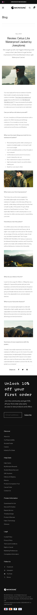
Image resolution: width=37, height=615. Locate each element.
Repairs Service (8, 510)
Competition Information (11, 554)
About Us (7, 436)
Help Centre (7, 463)
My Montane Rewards (10, 466)
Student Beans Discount (11, 470)
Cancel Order (8, 487)
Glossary (6, 524)
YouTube (9, 574)
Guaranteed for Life (10, 503)
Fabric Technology (9, 520)
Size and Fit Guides (9, 507)
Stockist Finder (8, 443)
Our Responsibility (9, 440)
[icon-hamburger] (3, 7)
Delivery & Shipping (9, 477)
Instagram (10, 570)
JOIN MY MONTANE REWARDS (18, 2)
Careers (6, 447)
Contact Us (7, 490)
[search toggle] (30, 8)
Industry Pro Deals (9, 450)
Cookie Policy (8, 537)
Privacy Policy (8, 540)
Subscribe (27, 415)
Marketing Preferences (10, 550)
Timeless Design (9, 514)
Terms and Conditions (10, 544)
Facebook (10, 567)
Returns (6, 480)
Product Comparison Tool (12, 484)
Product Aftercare (9, 517)
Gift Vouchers (8, 473)
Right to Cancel (8, 547)
